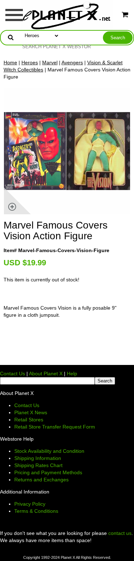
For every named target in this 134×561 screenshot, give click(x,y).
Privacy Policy (29, 504)
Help (72, 373)
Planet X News (30, 412)
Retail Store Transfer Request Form (54, 427)
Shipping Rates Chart (38, 465)
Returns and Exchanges (41, 479)
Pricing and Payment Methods (48, 472)
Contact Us (12, 373)
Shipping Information (37, 458)
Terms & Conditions (36, 511)
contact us (119, 533)
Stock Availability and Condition (49, 451)
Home (10, 62)
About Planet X (46, 373)
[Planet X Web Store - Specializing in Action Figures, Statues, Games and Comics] (67, 14)
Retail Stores (28, 419)
